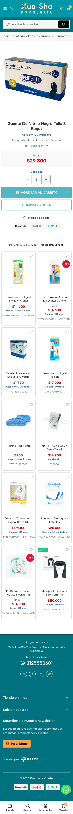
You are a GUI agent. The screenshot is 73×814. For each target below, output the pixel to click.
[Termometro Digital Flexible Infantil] (18, 272)
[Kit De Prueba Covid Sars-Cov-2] (55, 421)
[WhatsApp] (23, 674)
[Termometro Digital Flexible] (55, 348)
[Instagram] (41, 674)
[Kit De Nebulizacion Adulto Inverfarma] (18, 566)
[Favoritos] (61, 8)
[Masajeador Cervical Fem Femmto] (55, 566)
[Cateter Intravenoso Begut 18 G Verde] (18, 348)
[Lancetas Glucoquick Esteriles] (55, 493)
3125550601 (40, 663)
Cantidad (36, 171)
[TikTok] (49, 674)
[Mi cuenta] (11, 8)
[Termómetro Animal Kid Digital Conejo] (55, 272)
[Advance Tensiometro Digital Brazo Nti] (18, 493)
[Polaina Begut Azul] (18, 421)
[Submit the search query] (63, 24)
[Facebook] (32, 674)
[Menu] (5, 8)
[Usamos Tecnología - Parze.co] (20, 759)
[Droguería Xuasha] (36, 8)
